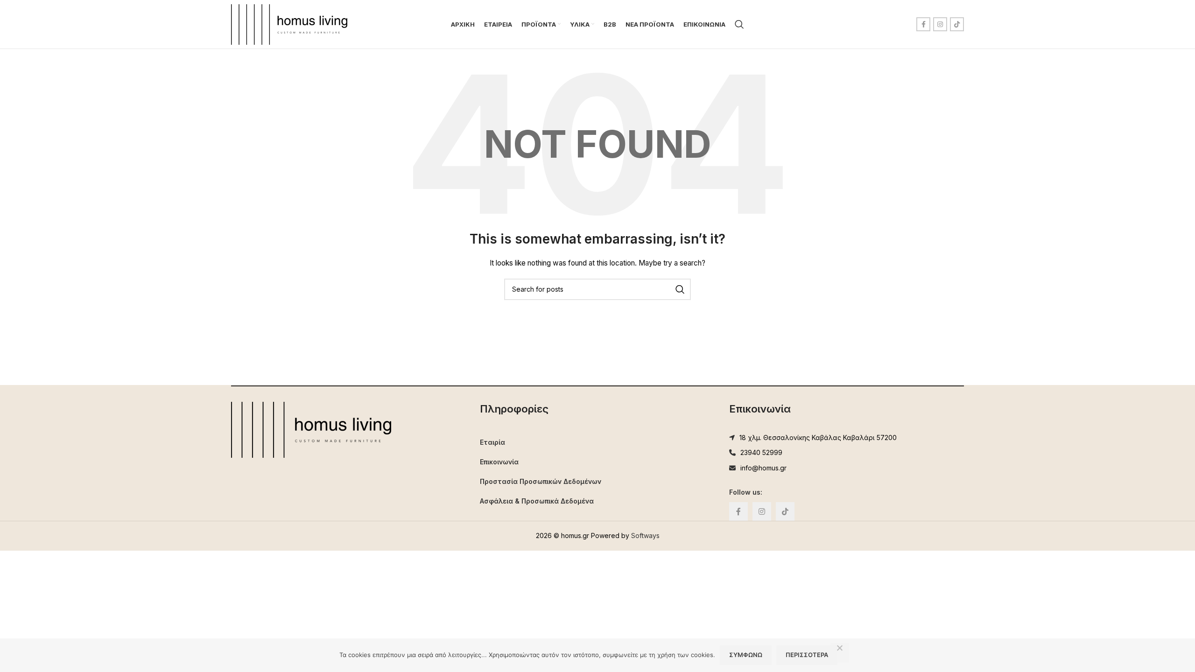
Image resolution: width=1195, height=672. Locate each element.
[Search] (739, 24)
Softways (645, 535)
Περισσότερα (807, 654)
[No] (839, 653)
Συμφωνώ (745, 654)
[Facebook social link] (923, 24)
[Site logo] (289, 24)
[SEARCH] (680, 289)
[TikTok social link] (957, 24)
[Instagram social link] (940, 24)
